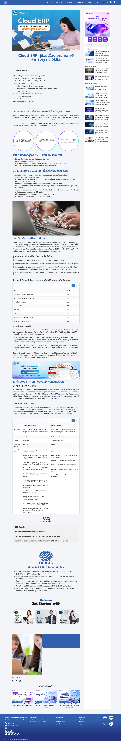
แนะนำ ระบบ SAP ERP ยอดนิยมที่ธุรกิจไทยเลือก (27, 94)
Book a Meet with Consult (18, 618)
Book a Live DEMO (40, 620)
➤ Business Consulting (60, 720)
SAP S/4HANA (38, 701)
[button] (14, 70)
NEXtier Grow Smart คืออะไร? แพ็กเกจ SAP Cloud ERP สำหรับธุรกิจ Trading (46, 705)
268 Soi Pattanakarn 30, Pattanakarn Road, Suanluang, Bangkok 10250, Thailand (16, 720)
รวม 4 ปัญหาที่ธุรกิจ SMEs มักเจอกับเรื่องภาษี (27, 78)
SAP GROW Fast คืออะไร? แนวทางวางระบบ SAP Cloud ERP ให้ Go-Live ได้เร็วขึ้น (102, 96)
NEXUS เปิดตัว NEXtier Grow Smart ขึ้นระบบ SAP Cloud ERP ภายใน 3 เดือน (102, 88)
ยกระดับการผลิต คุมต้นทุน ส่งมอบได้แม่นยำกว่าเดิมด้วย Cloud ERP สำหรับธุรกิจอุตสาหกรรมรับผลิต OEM (102, 126)
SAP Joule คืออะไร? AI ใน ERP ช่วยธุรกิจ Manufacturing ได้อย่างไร (22, 704)
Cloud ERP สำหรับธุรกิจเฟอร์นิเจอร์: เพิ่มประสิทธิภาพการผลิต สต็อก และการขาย (102, 140)
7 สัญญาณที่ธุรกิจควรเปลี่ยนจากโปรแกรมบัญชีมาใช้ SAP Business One (102, 60)
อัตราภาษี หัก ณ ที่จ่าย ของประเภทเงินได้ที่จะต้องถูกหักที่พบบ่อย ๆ (37, 89)
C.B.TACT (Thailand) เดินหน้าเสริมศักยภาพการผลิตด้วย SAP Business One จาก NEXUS (102, 79)
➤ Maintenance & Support (61, 725)
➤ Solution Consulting (60, 721)
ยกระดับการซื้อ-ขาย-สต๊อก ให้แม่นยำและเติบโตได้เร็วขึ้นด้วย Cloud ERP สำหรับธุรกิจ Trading (102, 118)
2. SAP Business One (24, 99)
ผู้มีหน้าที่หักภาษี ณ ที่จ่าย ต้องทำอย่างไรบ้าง (30, 86)
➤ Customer (82, 720)
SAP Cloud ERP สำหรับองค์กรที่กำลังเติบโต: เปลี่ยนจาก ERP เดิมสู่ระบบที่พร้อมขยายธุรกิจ (102, 103)
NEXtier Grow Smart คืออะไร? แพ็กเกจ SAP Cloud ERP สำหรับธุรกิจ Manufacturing (69, 705)
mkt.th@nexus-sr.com (13, 725)
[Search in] (76, 285)
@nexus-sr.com (11, 728)
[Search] (73, 285)
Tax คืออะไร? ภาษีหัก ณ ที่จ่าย (22, 84)
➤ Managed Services (60, 723)
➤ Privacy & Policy (84, 725)
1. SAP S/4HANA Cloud (25, 96)
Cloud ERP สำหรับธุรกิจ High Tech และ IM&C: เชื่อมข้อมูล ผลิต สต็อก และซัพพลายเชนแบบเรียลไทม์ (102, 133)
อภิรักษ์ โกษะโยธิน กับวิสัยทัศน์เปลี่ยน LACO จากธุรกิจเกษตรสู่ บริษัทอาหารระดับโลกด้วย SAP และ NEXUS (102, 72)
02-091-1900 (11, 723)
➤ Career (81, 721)
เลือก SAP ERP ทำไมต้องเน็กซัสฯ (23, 102)
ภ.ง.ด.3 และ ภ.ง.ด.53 (23, 91)
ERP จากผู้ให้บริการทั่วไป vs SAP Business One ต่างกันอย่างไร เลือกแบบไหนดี (102, 53)
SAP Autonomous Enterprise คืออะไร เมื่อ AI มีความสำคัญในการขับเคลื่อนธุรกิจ (102, 111)
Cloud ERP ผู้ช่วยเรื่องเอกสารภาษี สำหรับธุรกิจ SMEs (29, 76)
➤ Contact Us (82, 723)
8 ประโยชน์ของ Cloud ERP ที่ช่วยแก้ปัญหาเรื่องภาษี (29, 81)
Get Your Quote (63, 621)
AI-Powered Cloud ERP (17, 701)
